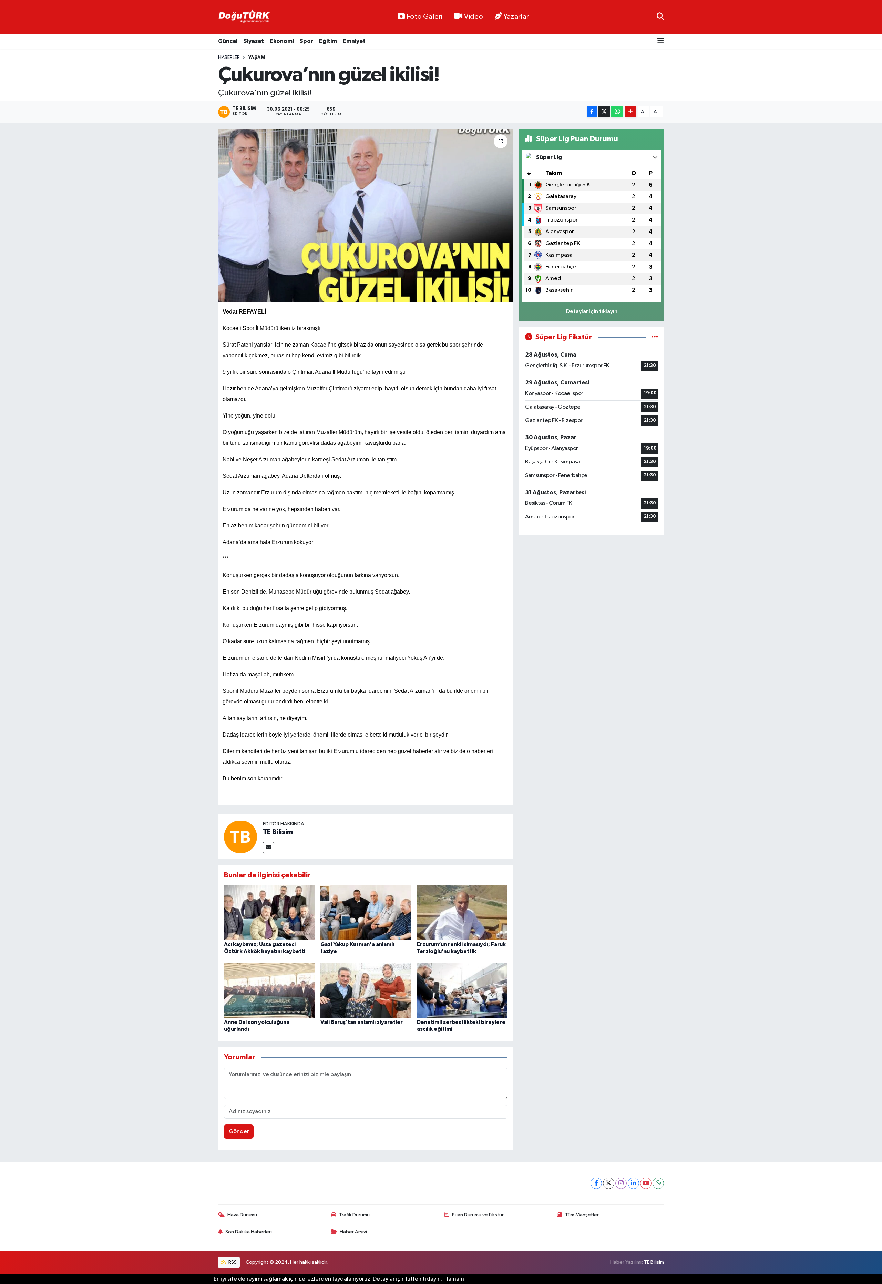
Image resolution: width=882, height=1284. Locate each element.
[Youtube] (646, 1183)
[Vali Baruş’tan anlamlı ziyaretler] (365, 990)
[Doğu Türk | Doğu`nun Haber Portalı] (244, 17)
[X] (608, 1183)
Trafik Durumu (354, 1215)
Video (473, 16)
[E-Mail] (268, 847)
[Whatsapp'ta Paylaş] (617, 111)
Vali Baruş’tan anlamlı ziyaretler (361, 1022)
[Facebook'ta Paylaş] (592, 111)
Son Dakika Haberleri (248, 1231)
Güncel (228, 41)
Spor (306, 41)
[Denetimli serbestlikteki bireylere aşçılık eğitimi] (462, 990)
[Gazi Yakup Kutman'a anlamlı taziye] (365, 912)
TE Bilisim (278, 832)
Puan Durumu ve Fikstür (478, 1215)
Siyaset (254, 41)
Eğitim (328, 41)
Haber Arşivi (353, 1231)
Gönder (239, 1131)
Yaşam (256, 57)
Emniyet (354, 41)
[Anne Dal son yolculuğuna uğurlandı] (269, 990)
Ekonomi (282, 41)
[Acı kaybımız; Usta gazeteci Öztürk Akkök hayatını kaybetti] (269, 912)
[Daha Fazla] (630, 111)
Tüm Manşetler (582, 1215)
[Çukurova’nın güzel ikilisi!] (365, 215)
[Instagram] (621, 1183)
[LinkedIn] (633, 1183)
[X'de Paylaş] (604, 111)
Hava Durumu (242, 1215)
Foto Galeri (424, 16)
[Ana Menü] (660, 41)
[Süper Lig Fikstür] (655, 337)
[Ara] (660, 17)
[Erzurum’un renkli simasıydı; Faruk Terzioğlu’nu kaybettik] (462, 912)
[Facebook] (596, 1183)
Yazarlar (516, 16)
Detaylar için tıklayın (591, 312)
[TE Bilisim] (240, 837)
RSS (232, 1262)
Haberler (229, 57)
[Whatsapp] (658, 1183)
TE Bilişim (654, 1262)
